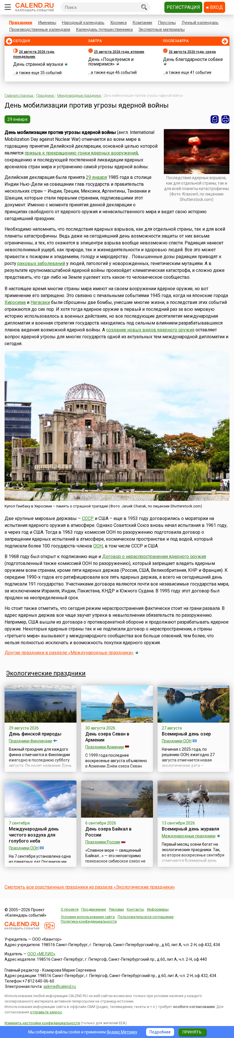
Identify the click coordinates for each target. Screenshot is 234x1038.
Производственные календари (39, 29)
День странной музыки (38, 64)
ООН (98, 546)
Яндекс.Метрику (122, 1032)
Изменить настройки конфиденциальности (42, 1023)
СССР (88, 518)
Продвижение (93, 909)
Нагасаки (40, 302)
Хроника (118, 22)
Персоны (167, 22)
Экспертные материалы (161, 29)
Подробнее (160, 1032)
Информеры (158, 909)
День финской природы (35, 734)
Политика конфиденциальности (89, 921)
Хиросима (15, 302)
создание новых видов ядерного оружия (150, 330)
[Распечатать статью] (225, 119)
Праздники (20, 22)
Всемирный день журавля (190, 829)
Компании (142, 22)
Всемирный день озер (186, 734)
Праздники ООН (176, 741)
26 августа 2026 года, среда (192, 52)
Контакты (135, 909)
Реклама (116, 909)
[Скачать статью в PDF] (215, 119)
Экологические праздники (46, 673)
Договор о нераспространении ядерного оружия (154, 556)
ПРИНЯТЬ (191, 1032)
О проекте (69, 909)
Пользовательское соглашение (146, 917)
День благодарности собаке (193, 59)
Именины (47, 22)
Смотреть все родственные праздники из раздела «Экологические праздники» (90, 887)
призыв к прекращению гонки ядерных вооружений (81, 153)
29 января (17, 119)
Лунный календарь (200, 22)
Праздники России (102, 842)
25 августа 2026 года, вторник (119, 52)
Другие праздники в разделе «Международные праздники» (69, 652)
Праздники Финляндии (30, 741)
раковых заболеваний (41, 263)
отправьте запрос (46, 1012)
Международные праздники (188, 836)
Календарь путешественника (104, 29)
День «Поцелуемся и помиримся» (111, 62)
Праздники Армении (104, 747)
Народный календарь (83, 22)
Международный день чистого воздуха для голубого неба (34, 835)
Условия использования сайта (88, 917)
